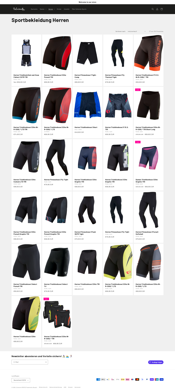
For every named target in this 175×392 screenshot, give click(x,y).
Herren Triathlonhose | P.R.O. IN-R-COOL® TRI (147, 76)
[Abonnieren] (45, 362)
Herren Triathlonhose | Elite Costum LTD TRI (25, 181)
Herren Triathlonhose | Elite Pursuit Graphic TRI (25, 233)
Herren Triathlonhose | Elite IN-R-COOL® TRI (56, 337)
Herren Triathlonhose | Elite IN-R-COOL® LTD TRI (26, 128)
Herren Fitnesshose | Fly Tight (56, 180)
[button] (43, 9)
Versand (70, 387)
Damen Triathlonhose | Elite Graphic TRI (147, 181)
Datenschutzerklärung (56, 387)
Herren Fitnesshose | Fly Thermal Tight (115, 76)
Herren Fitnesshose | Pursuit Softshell (147, 233)
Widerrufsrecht (43, 387)
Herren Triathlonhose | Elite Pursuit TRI (55, 76)
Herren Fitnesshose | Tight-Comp (86, 76)
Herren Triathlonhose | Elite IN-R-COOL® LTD (56, 128)
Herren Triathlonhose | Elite (25, 336)
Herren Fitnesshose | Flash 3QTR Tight (85, 233)
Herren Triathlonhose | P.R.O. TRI (117, 128)
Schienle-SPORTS (21, 387)
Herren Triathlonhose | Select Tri (56, 285)
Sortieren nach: (121, 31)
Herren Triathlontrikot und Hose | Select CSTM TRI (26, 76)
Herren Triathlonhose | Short (86, 127)
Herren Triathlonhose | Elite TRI (87, 284)
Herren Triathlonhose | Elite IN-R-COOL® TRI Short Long (148, 128)
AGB (65, 387)
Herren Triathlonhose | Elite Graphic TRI (86, 181)
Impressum (78, 387)
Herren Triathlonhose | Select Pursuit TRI (25, 285)
